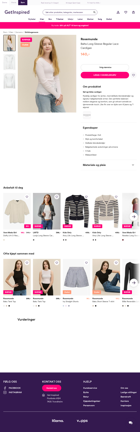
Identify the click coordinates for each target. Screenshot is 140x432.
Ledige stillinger (129, 392)
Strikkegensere (31, 32)
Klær (11, 32)
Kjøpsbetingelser (91, 401)
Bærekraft (126, 396)
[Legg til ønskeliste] (133, 75)
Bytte (86, 392)
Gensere (19, 32)
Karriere (125, 401)
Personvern (89, 405)
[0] (126, 12)
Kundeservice (90, 388)
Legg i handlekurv (105, 75)
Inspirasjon (126, 405)
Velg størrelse (105, 67)
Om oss (124, 388)
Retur (86, 396)
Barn (5, 32)
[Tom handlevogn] (133, 12)
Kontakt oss (51, 388)
